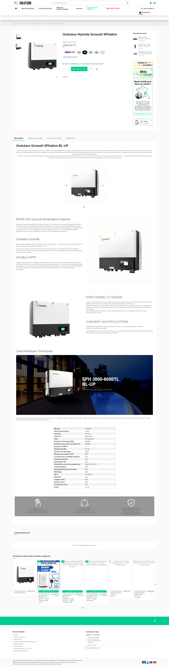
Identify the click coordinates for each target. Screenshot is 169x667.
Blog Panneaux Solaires (21, 650)
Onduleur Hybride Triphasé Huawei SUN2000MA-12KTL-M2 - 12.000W (140, 594)
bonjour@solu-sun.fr (94, 648)
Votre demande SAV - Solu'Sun (23, 648)
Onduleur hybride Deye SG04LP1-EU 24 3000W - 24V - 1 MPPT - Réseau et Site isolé (92, 597)
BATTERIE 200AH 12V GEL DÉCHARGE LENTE (145, 52)
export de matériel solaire (54, 664)
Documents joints (54, 138)
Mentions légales (19, 644)
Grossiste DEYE (18, 646)
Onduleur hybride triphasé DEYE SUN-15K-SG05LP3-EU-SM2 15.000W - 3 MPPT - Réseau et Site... (68, 598)
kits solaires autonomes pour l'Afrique (49, 662)
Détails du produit (35, 138)
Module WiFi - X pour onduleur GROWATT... (144, 45)
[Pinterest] (67, 77)
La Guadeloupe (70, 662)
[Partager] (63, 77)
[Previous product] (155, 24)
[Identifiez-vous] (150, 3)
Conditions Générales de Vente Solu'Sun (25, 641)
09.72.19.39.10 (92, 645)
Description (18, 138)
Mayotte (63, 662)
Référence (65, 42)
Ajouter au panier (80, 69)
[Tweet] (65, 77)
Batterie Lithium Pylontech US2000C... (144, 37)
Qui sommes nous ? (19, 637)
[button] (28, 8)
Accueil (16, 635)
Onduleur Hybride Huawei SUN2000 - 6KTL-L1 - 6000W (116, 593)
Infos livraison (18, 639)
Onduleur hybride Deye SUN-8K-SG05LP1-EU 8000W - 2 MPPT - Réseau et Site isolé (44, 598)
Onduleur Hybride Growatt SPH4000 (20, 592)
